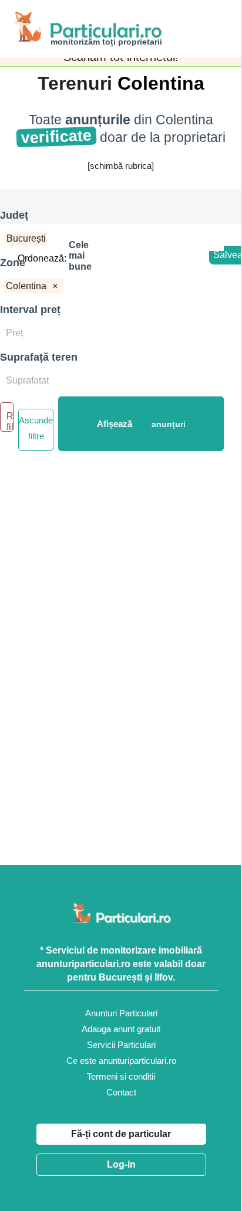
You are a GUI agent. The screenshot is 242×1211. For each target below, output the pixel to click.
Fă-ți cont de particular (121, 1134)
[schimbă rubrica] (121, 166)
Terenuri (77, 83)
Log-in (121, 1164)
